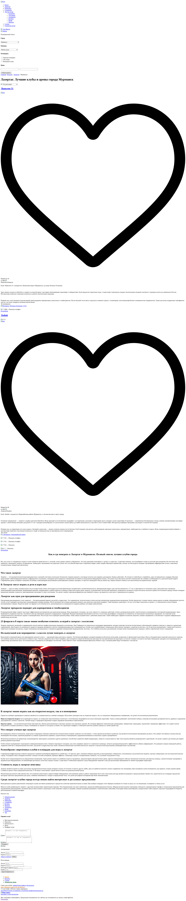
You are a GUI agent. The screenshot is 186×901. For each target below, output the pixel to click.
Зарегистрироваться (7, 872)
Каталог (7, 878)
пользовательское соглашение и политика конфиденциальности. (22, 890)
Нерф (10, 20)
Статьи (7, 24)
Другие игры (9, 12)
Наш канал (6, 892)
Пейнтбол (8, 8)
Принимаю (4, 899)
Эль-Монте (6, 29)
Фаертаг (11, 22)
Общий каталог (10, 797)
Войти (14, 857)
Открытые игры (10, 26)
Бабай (4, 315)
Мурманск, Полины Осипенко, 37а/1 (14, 306)
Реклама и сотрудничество (9, 894)
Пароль (3, 855)
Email (2, 869)
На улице (6, 59)
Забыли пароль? (6, 857)
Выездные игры (8, 61)
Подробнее (4, 311)
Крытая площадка (9, 57)
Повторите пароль (7, 867)
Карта (7, 5)
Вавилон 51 (7, 88)
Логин (3, 852)
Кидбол (11, 19)
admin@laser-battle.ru (19, 885)
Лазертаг (7, 6)
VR (6, 812)
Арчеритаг (12, 17)
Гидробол (12, 13)
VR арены (12, 15)
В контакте (30, 885)
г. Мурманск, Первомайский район (13, 534)
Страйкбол (8, 10)
